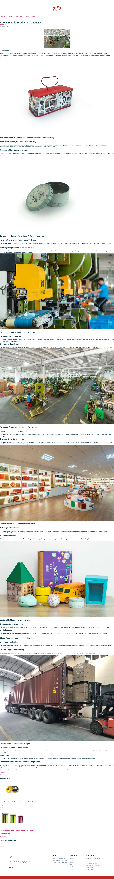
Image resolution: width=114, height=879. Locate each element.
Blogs (27, 16)
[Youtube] (10, 867)
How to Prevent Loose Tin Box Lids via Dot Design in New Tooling (17, 801)
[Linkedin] (12, 867)
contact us (59, 769)
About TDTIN (19, 16)
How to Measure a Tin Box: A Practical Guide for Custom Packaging (18, 830)
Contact (33, 16)
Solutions (11, 16)
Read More (3, 808)
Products (3, 16)
